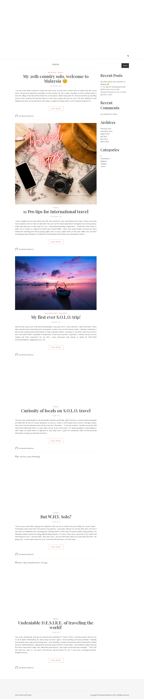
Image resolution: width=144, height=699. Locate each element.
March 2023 (104, 141)
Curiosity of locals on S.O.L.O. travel (56, 410)
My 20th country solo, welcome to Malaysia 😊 (56, 78)
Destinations (51, 313)
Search (125, 65)
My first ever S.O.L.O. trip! (56, 317)
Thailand (62, 313)
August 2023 (105, 134)
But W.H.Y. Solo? (55, 516)
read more (56, 109)
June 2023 (104, 139)
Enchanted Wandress (72, 24)
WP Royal (28, 695)
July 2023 (103, 136)
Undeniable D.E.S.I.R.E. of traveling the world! (56, 625)
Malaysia (52, 72)
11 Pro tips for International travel (55, 211)
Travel (60, 72)
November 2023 (106, 131)
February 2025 (105, 129)
